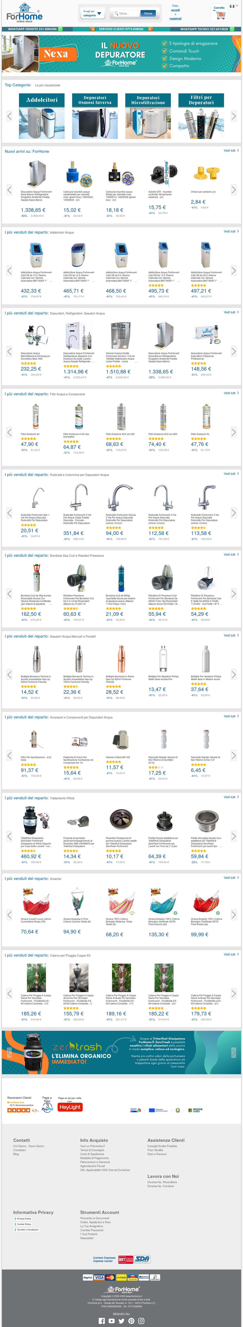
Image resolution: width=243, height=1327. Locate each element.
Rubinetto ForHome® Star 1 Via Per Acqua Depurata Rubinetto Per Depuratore (35, 517)
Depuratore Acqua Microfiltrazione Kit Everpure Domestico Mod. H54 (35, 356)
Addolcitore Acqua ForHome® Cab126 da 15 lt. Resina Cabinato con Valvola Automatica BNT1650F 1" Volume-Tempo (163, 276)
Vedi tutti (229, 150)
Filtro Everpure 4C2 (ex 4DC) (163, 434)
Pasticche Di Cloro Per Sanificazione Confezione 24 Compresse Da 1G (78, 760)
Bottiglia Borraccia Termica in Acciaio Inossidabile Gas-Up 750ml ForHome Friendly (78, 679)
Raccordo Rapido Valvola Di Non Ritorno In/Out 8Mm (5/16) (163, 760)
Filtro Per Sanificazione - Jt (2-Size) (36, 758)
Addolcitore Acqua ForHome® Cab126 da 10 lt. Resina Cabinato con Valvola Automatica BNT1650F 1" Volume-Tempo (36, 276)
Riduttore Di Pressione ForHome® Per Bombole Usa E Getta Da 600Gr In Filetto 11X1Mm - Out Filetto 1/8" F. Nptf (206, 599)
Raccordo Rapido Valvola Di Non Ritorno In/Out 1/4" (205, 758)
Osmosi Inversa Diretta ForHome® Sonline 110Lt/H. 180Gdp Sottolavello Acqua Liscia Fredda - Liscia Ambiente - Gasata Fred (120, 357)
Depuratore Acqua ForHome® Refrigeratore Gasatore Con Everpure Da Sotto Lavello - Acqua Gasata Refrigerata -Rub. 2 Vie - (78, 357)
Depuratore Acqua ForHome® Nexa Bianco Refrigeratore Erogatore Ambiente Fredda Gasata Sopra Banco (36, 195)
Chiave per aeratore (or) (203, 191)
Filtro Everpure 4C (30, 434)
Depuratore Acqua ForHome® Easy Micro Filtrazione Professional (206, 356)
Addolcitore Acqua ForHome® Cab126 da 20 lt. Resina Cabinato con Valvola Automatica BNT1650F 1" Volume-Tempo (206, 276)
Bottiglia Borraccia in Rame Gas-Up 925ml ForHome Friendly (120, 679)
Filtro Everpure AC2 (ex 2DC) (121, 434)
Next (233, 116)
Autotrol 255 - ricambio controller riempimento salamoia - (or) (160, 194)
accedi (175, 10)
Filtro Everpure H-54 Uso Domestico (76, 435)
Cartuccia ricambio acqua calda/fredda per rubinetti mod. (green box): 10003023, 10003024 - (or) (78, 195)
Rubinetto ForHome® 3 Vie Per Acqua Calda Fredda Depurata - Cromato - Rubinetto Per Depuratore (77, 518)
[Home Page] (34, 19)
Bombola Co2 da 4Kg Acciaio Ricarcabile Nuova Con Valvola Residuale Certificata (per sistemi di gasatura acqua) (36, 599)
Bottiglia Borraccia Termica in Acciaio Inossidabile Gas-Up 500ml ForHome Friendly (36, 679)
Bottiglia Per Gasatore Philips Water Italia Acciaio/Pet (163, 677)
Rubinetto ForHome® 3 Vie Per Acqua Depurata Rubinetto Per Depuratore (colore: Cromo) (162, 518)
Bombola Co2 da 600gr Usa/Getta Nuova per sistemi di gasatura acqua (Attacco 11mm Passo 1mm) (120, 599)
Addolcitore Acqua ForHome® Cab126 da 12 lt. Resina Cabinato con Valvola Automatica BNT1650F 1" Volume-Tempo (78, 276)
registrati (175, 18)
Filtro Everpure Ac (200, 434)
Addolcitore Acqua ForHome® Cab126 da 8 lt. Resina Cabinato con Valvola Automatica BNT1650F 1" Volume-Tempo (121, 276)
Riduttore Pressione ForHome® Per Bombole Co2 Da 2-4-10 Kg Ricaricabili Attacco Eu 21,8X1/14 (78, 599)
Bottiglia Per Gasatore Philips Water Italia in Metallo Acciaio (206, 677)
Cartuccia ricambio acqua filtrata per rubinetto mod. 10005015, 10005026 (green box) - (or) (121, 195)
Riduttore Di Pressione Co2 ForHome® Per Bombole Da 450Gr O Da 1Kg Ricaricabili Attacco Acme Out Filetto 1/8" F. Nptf (163, 599)
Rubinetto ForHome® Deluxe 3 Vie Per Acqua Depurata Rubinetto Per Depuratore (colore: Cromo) (121, 518)
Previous (9, 116)
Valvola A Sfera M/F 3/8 (118, 757)
